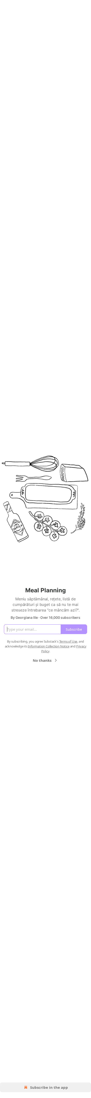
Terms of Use (68, 641)
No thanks (42, 660)
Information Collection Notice (48, 646)
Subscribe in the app (49, 1087)
